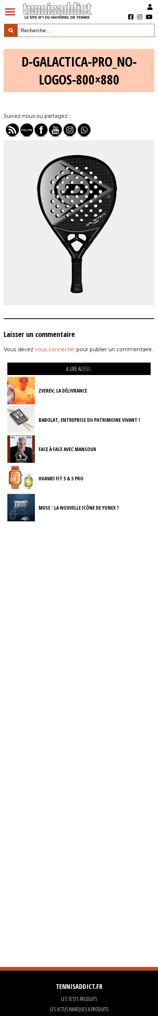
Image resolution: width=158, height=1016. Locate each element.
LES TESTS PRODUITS (79, 999)
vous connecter (55, 349)
